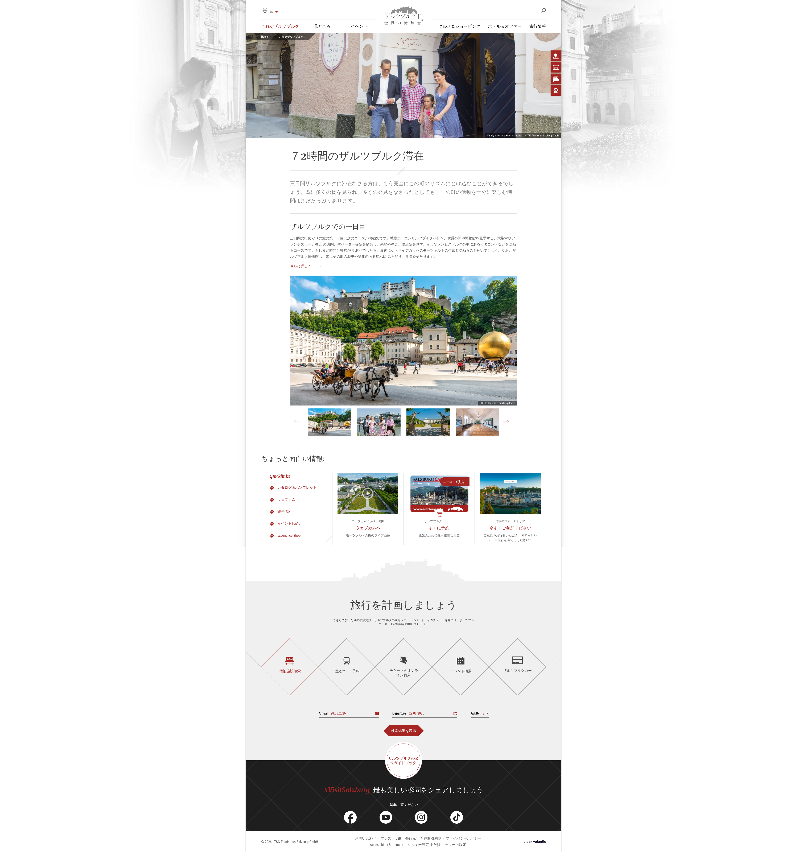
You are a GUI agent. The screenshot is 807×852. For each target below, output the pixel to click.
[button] (480, 713)
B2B (398, 838)
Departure (399, 713)
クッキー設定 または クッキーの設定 (436, 844)
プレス (386, 838)
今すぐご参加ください (510, 528)
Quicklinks (280, 476)
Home (264, 36)
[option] (403, 341)
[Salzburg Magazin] (556, 67)
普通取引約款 (431, 838)
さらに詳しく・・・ (306, 266)
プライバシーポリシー (463, 838)
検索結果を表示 (403, 730)
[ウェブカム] (556, 90)
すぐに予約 (439, 528)
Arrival (323, 713)
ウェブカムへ (368, 528)
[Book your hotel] (556, 79)
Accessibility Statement (386, 844)
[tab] (289, 666)
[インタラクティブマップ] (556, 55)
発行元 (410, 838)
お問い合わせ (365, 838)
